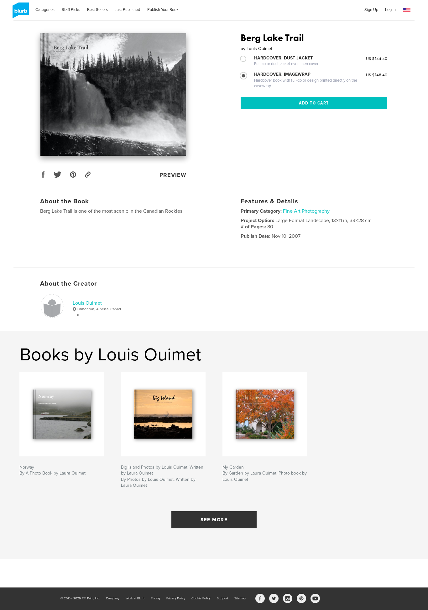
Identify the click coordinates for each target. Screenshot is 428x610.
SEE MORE (214, 519)
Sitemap (240, 598)
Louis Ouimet (87, 303)
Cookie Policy (201, 598)
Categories (45, 9)
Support (222, 598)
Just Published (127, 9)
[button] (406, 10)
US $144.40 (376, 58)
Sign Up (371, 9)
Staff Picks (71, 9)
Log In (390, 9)
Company (112, 598)
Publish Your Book (163, 9)
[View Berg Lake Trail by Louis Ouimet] (113, 94)
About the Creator (68, 283)
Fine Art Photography (306, 211)
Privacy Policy (175, 598)
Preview (172, 174)
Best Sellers (97, 9)
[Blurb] (20, 13)
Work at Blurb (135, 598)
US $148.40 (376, 75)
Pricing (155, 598)
